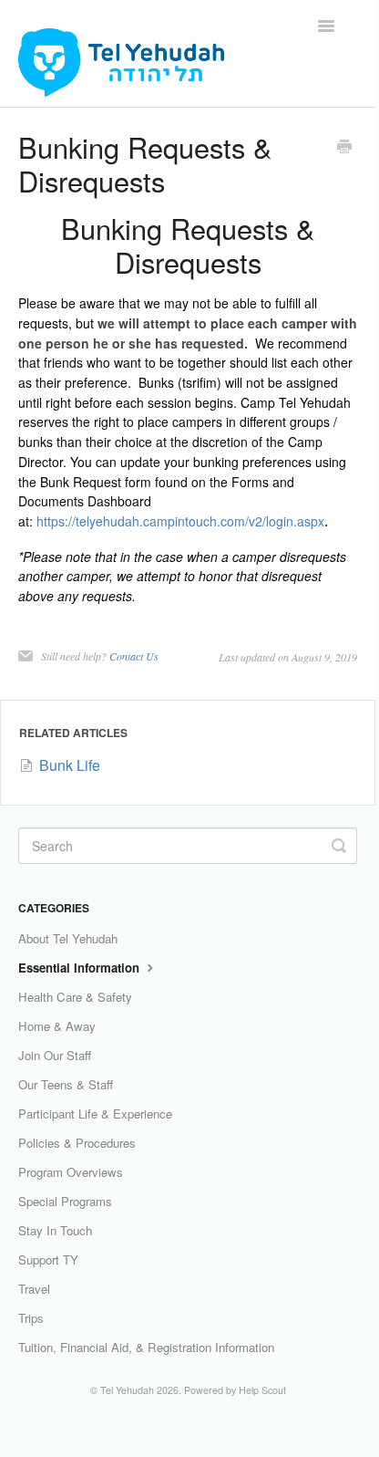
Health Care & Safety (75, 996)
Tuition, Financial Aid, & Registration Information (146, 1347)
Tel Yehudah (127, 1390)
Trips (31, 1318)
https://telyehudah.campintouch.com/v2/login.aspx (180, 521)
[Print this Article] (344, 148)
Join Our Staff (54, 1055)
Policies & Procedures (77, 1142)
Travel (34, 1288)
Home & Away (57, 1026)
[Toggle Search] (339, 845)
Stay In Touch (55, 1230)
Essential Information (80, 967)
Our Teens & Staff (65, 1084)
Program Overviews (70, 1172)
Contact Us (134, 656)
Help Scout (262, 1390)
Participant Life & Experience (95, 1113)
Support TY (48, 1259)
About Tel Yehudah (68, 938)
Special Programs (65, 1201)
